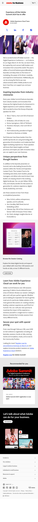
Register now (7, 355)
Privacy (22, 491)
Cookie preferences (7, 493)
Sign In (34, 3)
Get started (8, 421)
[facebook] (4, 488)
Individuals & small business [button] (11, 470)
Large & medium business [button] (10, 466)
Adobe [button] (5, 478)
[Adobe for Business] (15, 3)
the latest (9, 394)
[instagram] (7, 488)
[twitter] (10, 488)
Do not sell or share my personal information (23, 493)
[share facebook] (23, 30)
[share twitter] (7, 30)
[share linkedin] (15, 30)
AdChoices (7, 495)
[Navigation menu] (3, 3)
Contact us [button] (6, 458)
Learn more (7, 273)
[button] (19, 484)
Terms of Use (28, 491)
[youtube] (17, 488)
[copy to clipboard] (31, 30)
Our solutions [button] (6, 462)
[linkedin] (13, 488)
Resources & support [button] (8, 474)
